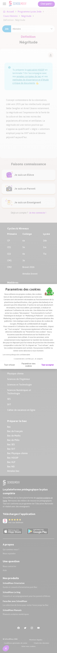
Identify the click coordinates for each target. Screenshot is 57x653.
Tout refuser (9, 365)
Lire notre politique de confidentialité (16, 355)
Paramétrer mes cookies (28, 365)
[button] (5, 648)
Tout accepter (47, 365)
